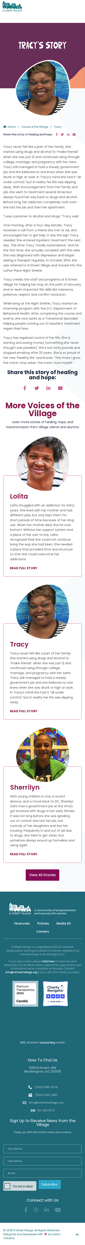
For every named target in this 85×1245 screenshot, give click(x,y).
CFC (23, 1042)
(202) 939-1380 (46, 1095)
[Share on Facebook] (57, 134)
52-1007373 (42, 1110)
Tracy (19, 644)
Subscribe (49, 1184)
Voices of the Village (34, 126)
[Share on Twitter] (63, 134)
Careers (42, 931)
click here (48, 961)
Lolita (19, 496)
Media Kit (63, 923)
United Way (48, 1042)
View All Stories (42, 874)
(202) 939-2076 (46, 1087)
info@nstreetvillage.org (21, 972)
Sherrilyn (25, 787)
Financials (22, 923)
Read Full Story (23, 568)
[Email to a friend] (74, 134)
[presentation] (34, 1186)
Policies (43, 923)
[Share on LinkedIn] (68, 134)
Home (11, 126)
